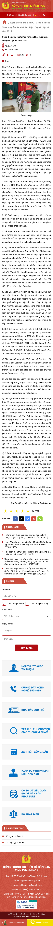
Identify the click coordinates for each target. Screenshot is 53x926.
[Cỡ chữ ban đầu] (8, 55)
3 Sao (17, 511)
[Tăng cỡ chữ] (3, 55)
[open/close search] (44, 14)
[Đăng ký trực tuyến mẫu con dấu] (26, 772)
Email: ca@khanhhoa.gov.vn (26, 880)
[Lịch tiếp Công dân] (26, 751)
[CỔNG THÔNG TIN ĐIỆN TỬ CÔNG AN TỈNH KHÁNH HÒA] (26, 859)
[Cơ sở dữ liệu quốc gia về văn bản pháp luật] (26, 793)
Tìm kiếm (26, 648)
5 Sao (28, 511)
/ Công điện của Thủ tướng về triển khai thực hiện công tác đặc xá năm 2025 (26, 27)
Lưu (22, 55)
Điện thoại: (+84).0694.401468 (26, 889)
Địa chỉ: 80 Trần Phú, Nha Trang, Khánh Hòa (26, 876)
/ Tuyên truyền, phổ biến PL (21, 22)
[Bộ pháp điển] (26, 814)
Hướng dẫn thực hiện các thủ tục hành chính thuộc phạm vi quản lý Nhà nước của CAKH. (26, 536)
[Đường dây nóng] (26, 689)
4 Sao (22, 511)
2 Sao (11, 511)
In (30, 55)
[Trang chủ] (5, 21)
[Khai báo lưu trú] (26, 709)
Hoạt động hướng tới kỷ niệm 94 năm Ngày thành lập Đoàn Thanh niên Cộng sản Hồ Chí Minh (28, 544)
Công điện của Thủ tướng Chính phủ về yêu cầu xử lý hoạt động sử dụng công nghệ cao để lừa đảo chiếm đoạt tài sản (26, 561)
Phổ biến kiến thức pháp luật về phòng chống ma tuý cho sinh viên (28, 553)
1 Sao (6, 511)
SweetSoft (36, 917)
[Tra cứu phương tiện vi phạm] (26, 731)
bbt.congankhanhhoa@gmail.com (26, 885)
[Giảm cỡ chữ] (12, 55)
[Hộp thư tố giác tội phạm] (26, 668)
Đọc (7, 61)
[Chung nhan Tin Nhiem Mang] (26, 904)
